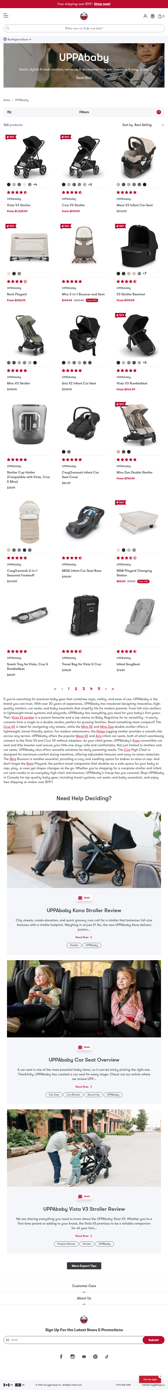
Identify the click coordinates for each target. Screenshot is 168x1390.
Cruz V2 (9, 727)
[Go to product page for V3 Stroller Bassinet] (139, 246)
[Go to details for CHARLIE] (118, 550)
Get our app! (150, 1379)
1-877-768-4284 (123, 1385)
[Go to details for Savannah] (24, 184)
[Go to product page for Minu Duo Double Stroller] (139, 424)
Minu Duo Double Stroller (134, 472)
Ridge (100, 731)
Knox (136, 741)
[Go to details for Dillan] (24, 362)
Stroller (74, 945)
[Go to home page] (84, 16)
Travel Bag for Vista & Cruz (81, 664)
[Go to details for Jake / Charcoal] (63, 452)
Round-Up (94, 1094)
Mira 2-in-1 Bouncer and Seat (83, 294)
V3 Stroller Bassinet (131, 294)
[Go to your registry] (153, 16)
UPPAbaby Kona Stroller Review (84, 910)
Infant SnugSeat (128, 664)
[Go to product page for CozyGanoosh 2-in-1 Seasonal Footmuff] (29, 522)
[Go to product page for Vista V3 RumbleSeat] (139, 335)
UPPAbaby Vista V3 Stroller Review (84, 1209)
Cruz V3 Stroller (73, 205)
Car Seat (54, 1094)
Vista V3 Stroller (18, 205)
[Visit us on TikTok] (107, 1356)
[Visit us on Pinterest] (95, 1356)
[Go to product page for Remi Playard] (29, 246)
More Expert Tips (84, 1266)
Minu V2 (87, 727)
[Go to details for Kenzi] (139, 362)
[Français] (20, 1384)
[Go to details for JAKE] (123, 550)
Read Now (82, 937)
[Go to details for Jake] (14, 273)
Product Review (66, 1243)
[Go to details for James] (8, 184)
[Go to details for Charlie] (8, 273)
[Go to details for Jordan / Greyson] (69, 452)
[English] (8, 1384)
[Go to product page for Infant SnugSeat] (139, 616)
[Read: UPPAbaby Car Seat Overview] (84, 998)
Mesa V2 (82, 736)
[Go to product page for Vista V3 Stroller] (29, 157)
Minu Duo (107, 727)
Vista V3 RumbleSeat (132, 383)
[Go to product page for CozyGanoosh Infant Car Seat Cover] (84, 424)
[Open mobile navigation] (6, 15)
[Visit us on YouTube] (84, 1356)
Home (7, 100)
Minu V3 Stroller (18, 383)
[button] (17, 192)
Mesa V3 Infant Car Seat (135, 205)
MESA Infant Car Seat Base (82, 571)
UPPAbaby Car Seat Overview (84, 1060)
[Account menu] (145, 16)
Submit (154, 1340)
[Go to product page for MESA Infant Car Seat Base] (84, 522)
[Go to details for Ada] (14, 184)
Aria (99, 736)
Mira (13, 759)
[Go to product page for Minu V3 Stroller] (29, 335)
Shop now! (102, 4)
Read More (84, 77)
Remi (30, 764)
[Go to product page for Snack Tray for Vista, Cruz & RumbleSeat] (29, 616)
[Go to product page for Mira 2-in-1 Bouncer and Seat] (84, 246)
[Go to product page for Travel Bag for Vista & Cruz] (84, 616)
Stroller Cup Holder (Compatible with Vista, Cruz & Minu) (28, 477)
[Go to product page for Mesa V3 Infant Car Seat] (139, 157)
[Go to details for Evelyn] (139, 184)
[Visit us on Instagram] (72, 1356)
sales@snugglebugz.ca (153, 1385)
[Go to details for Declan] (134, 273)
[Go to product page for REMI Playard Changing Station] (139, 522)
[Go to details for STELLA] (129, 550)
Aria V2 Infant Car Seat (79, 383)
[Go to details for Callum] (30, 184)
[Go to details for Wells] (19, 273)
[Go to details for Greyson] (74, 184)
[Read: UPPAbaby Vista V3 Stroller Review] (84, 1148)
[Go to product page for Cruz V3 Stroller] (84, 157)
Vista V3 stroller (23, 717)
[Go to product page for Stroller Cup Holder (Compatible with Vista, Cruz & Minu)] (29, 424)
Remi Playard (17, 294)
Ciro (127, 750)
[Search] (7, 28)
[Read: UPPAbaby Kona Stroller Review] (84, 849)
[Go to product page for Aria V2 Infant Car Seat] (84, 335)
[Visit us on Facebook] (61, 1356)
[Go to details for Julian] (19, 184)
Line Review (73, 1094)
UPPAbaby (14, 199)
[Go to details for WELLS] (134, 550)
